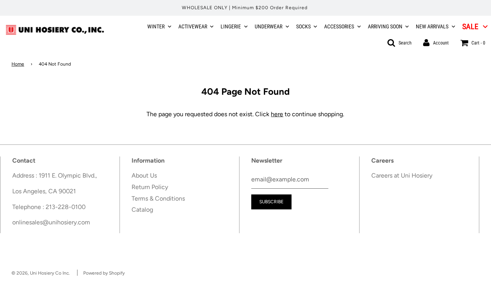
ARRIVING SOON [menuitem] (385, 26)
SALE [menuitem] (470, 26)
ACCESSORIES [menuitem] (339, 26)
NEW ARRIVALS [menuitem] (432, 26)
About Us (144, 175)
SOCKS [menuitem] (303, 26)
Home (18, 64)
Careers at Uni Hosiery (401, 175)
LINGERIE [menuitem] (231, 26)
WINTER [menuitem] (156, 26)
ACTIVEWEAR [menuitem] (192, 26)
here (277, 114)
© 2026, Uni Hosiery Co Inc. (41, 273)
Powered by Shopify (104, 273)
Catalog (142, 209)
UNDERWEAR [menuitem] (268, 26)
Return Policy (150, 187)
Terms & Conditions (158, 198)
